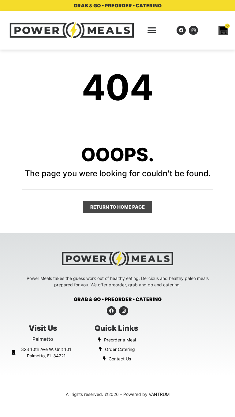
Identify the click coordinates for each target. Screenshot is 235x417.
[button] (152, 30)
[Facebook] (181, 30)
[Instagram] (193, 30)
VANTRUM (159, 394)
